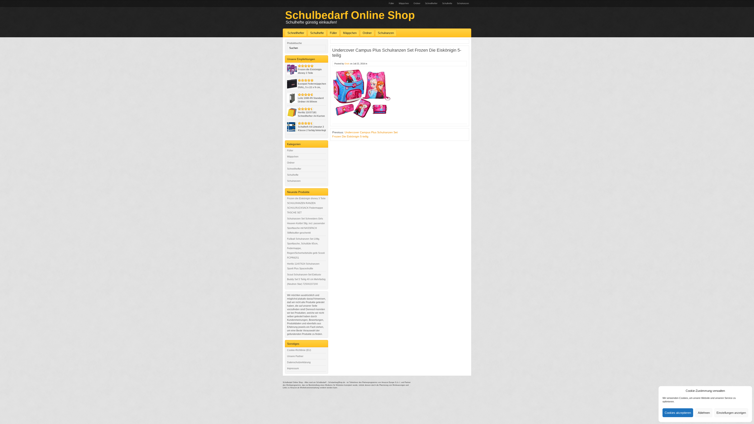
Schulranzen (463, 3)
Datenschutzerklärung (299, 362)
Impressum (293, 368)
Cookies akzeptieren (678, 412)
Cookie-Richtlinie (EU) (299, 350)
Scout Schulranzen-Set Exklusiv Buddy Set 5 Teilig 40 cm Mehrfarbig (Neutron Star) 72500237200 (306, 279)
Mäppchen (404, 3)
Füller (391, 3)
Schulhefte (447, 3)
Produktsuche (294, 43)
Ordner (417, 3)
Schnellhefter (431, 3)
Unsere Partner (295, 356)
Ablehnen (704, 412)
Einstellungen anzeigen (731, 412)
